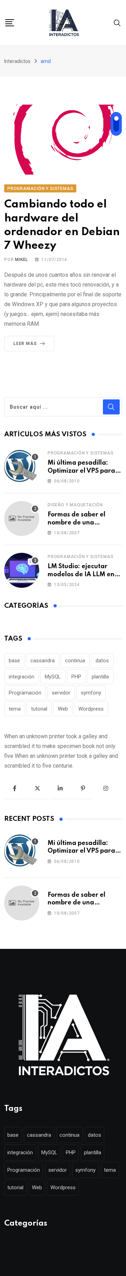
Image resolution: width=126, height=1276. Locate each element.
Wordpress (91, 709)
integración (21, 677)
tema (15, 709)
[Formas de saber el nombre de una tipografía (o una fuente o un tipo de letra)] (21, 518)
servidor (61, 693)
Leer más (24, 343)
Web (63, 709)
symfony (91, 693)
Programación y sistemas (80, 453)
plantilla (100, 677)
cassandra (42, 660)
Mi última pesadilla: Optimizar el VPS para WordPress (81, 471)
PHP (76, 677)
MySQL (53, 677)
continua (75, 660)
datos (102, 660)
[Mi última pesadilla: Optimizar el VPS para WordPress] (21, 466)
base (14, 660)
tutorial (39, 709)
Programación (25, 693)
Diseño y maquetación (75, 504)
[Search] (117, 22)
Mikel (21, 259)
